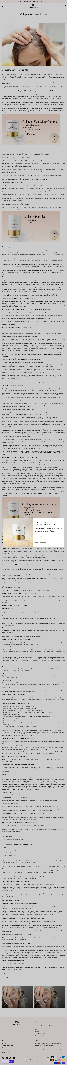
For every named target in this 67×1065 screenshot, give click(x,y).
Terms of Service (43, 542)
